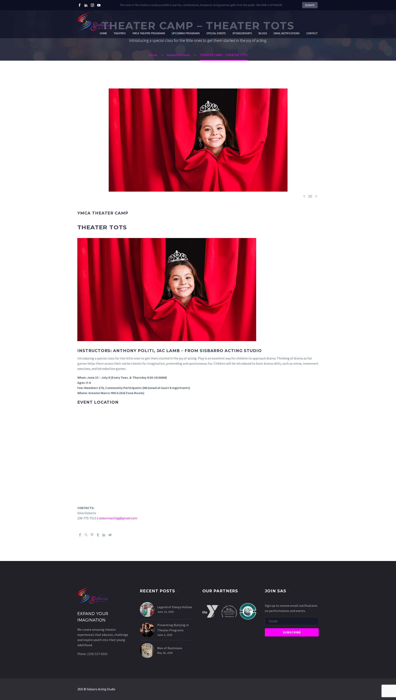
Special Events (216, 33)
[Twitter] (86, 5)
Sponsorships (242, 33)
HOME (103, 33)
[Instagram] (92, 5)
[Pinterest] (92, 534)
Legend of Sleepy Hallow (174, 607)
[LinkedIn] (104, 534)
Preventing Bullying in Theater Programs (173, 627)
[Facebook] (79, 5)
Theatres (120, 33)
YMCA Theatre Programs (148, 33)
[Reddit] (110, 534)
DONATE (310, 5)
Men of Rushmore (169, 648)
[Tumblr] (98, 534)
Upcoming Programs (186, 33)
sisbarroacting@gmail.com (118, 518)
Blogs (263, 33)
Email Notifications (287, 33)
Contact (312, 33)
